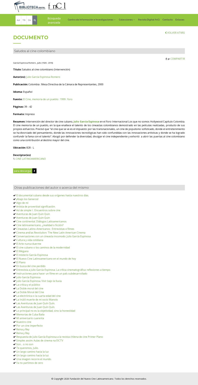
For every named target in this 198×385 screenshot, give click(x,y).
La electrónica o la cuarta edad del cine (38, 296)
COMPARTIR (177, 58)
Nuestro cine (23, 322)
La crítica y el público (28, 284)
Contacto (167, 19)
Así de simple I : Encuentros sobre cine (38, 210)
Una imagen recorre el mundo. (34, 359)
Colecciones (126, 19)
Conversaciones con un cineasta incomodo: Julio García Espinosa (53, 236)
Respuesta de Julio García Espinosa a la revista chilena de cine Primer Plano (59, 336)
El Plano (21, 262)
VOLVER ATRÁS (176, 32)
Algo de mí (22, 203)
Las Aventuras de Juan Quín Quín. (35, 303)
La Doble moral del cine (29, 288)
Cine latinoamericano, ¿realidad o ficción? (40, 225)
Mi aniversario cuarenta (30, 318)
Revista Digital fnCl (149, 19)
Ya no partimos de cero (29, 363)
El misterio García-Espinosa (32, 255)
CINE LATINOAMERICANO (31, 158)
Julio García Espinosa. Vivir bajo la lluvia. (39, 281)
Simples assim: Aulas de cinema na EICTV (39, 340)
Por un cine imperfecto (29, 325)
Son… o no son (24, 344)
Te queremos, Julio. (27, 348)
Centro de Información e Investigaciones (90, 19)
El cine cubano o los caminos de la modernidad (43, 247)
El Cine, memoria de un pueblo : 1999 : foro (47, 99)
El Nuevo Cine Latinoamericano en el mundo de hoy (46, 258)
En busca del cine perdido (30, 266)
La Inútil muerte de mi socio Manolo (37, 299)
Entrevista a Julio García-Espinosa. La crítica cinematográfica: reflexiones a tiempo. (63, 270)
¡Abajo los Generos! (27, 199)
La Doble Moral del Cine (30, 292)
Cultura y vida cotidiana (29, 240)
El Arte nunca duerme (28, 243)
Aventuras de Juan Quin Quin (33, 214)
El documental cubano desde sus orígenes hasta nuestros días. (52, 195)
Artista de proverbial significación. (35, 206)
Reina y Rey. (23, 333)
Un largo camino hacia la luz (32, 351)
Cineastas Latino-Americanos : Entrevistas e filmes (45, 229)
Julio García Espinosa (28, 277)
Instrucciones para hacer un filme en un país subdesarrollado (51, 273)
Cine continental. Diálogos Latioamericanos (41, 221)
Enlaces (179, 19)
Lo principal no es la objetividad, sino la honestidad (45, 310)
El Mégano (22, 251)
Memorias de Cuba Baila (30, 314)
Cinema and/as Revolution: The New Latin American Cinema (50, 232)
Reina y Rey (22, 329)
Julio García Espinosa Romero (43, 77)
